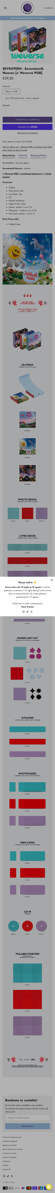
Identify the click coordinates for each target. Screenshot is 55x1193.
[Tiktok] (27, 612)
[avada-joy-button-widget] (49, 1187)
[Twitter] (31, 612)
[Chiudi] (52, 580)
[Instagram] (24, 612)
